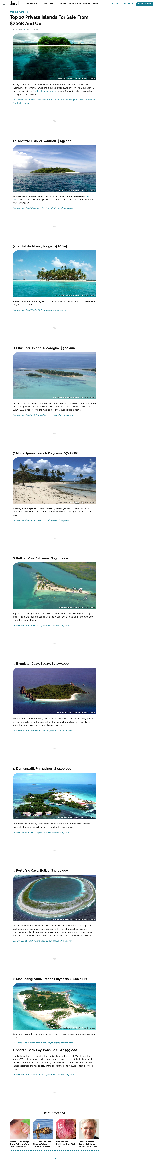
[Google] (129, 4)
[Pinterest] (117, 4)
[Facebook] (113, 4)
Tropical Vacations (19, 12)
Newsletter (146, 3)
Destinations (32, 4)
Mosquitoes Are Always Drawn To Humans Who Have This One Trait (19, 1144)
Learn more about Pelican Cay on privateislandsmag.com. (41, 625)
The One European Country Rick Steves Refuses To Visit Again (88, 1144)
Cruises (62, 4)
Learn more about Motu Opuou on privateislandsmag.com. (41, 520)
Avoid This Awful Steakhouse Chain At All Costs (65, 1144)
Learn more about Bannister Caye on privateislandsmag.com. (43, 730)
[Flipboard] (125, 4)
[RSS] (133, 4)
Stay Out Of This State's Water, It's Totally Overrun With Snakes (42, 1144)
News (95, 4)
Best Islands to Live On (24, 100)
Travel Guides (49, 4)
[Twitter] (121, 4)
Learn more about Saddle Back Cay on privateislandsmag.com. (43, 1074)
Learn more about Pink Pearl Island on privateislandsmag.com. (43, 415)
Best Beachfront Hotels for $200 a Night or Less (60, 100)
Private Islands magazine (44, 91)
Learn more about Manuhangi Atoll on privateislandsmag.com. (43, 1043)
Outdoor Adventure (79, 4)
